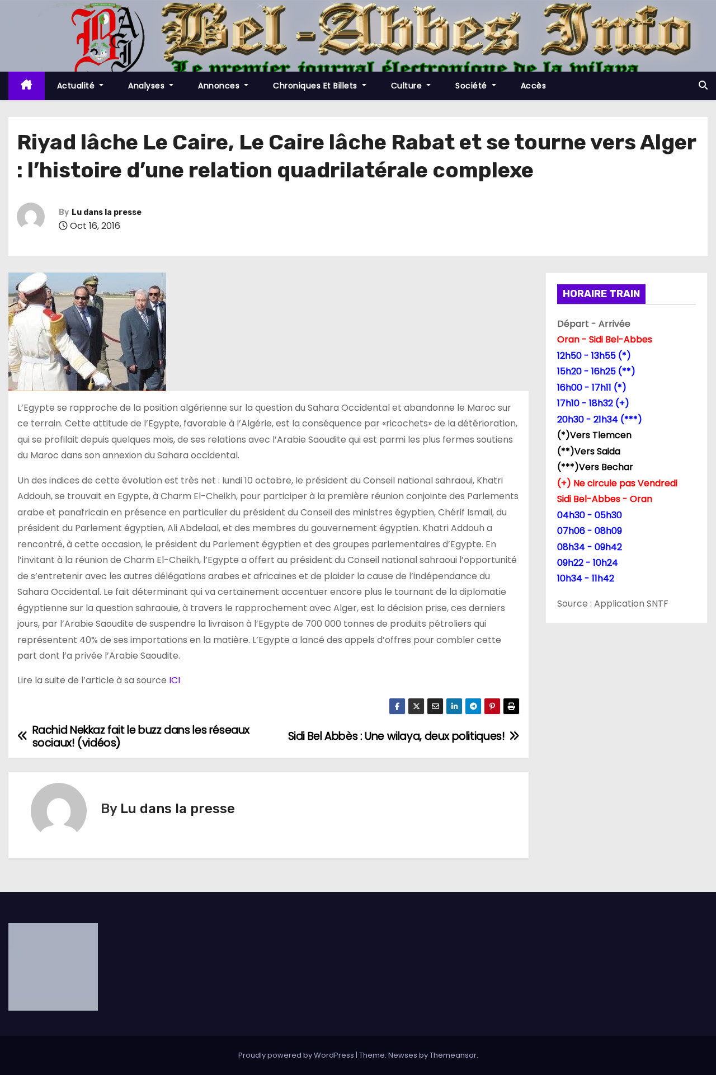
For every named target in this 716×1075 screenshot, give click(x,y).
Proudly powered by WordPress (297, 1055)
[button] (703, 85)
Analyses (147, 85)
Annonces (220, 85)
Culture (408, 85)
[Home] (26, 86)
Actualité (77, 85)
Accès (534, 85)
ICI (174, 680)
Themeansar (453, 1055)
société (472, 85)
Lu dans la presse (107, 212)
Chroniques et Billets (316, 85)
